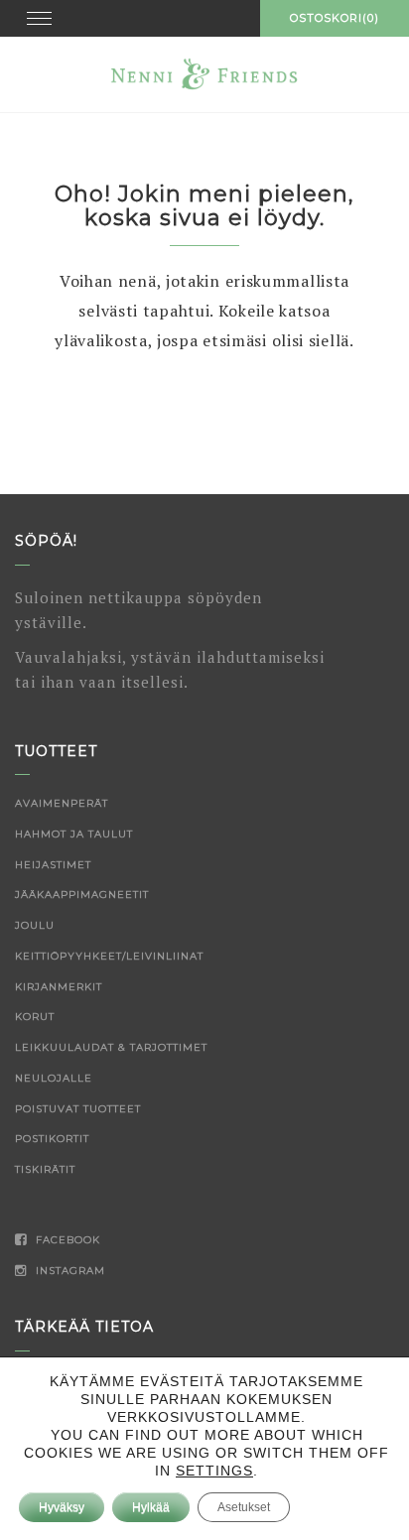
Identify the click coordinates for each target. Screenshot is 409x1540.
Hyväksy (61, 1507)
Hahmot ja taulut (74, 834)
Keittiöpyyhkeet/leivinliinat (109, 956)
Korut (35, 1016)
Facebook (66, 1239)
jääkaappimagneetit (82, 894)
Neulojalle (53, 1078)
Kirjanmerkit (58, 986)
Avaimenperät (61, 803)
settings (214, 1470)
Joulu (35, 925)
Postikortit (52, 1138)
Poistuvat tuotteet (78, 1108)
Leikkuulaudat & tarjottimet (111, 1047)
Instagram (68, 1270)
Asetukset (243, 1507)
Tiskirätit (45, 1169)
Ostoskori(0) (334, 18)
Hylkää (151, 1507)
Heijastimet (53, 864)
